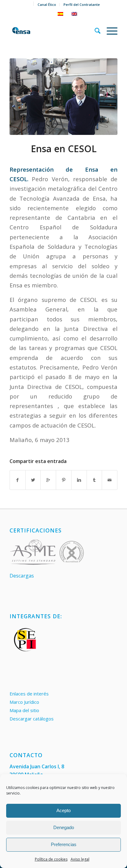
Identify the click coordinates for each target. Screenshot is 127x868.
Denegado (63, 827)
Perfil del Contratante (81, 4)
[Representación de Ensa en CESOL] (63, 96)
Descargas (22, 575)
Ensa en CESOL (63, 148)
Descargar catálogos (32, 719)
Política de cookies (51, 859)
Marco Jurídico (24, 702)
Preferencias (63, 844)
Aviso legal (80, 859)
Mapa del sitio (24, 710)
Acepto (63, 810)
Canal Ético (47, 4)
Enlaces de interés (29, 694)
